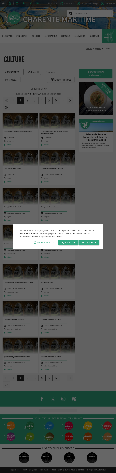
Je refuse (70, 242)
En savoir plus (46, 242)
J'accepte (91, 242)
